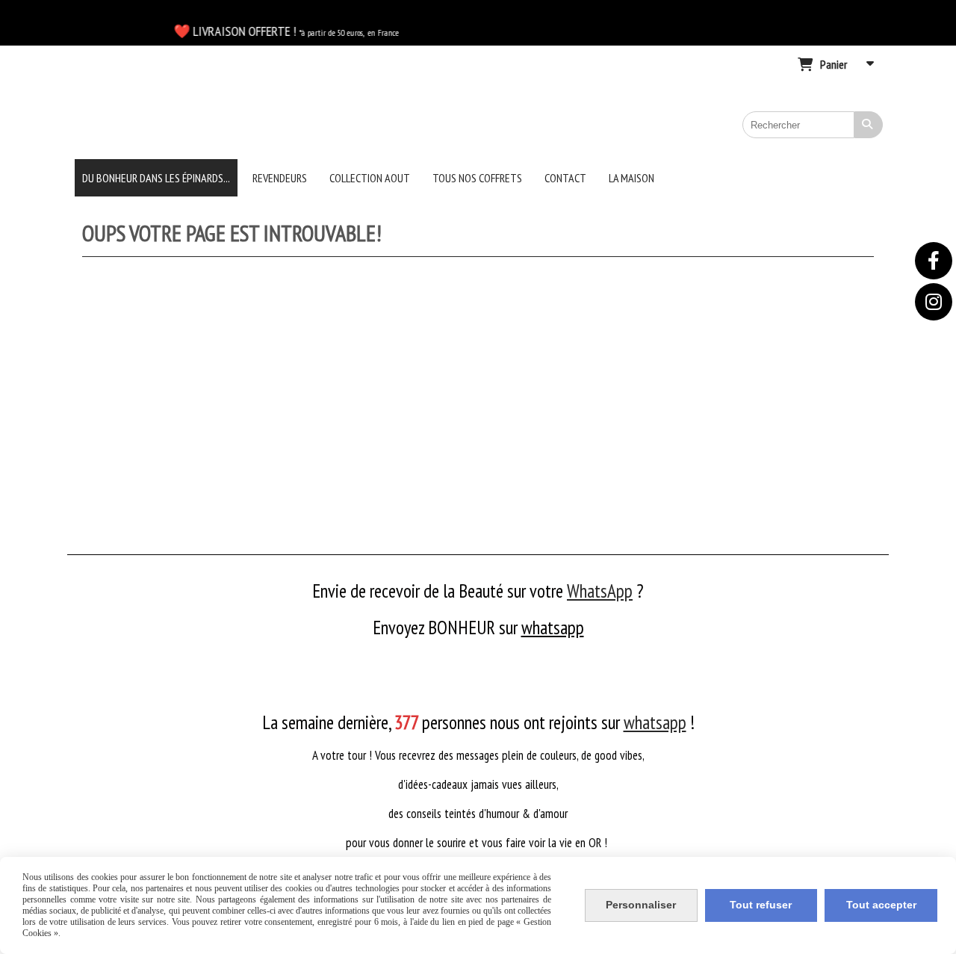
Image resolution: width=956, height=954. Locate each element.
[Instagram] (933, 301)
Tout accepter (881, 905)
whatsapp (552, 627)
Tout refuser (761, 905)
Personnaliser (641, 905)
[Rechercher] (868, 124)
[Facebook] (933, 260)
